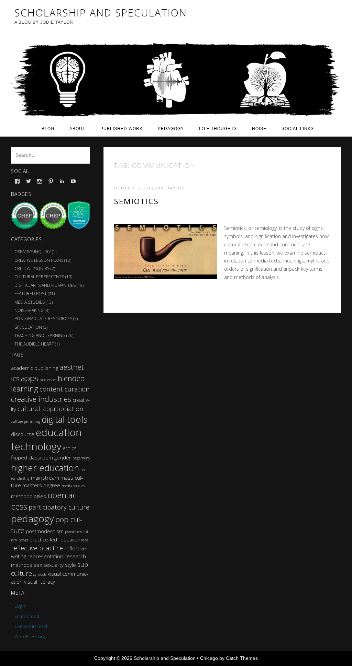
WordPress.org (29, 636)
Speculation (28, 327)
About (77, 128)
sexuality (53, 564)
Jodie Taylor (169, 187)
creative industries (41, 399)
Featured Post (30, 293)
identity (23, 478)
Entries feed (26, 616)
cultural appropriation (51, 408)
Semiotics (136, 201)
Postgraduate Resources (43, 319)
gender (62, 457)
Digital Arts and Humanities (45, 285)
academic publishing (34, 367)
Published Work (121, 128)
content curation (65, 389)
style (70, 564)
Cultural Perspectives (39, 277)
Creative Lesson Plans (38, 260)
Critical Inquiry (32, 268)
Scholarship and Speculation (165, 658)
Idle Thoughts (218, 128)
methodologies (28, 496)
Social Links (298, 128)
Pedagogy (171, 128)
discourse (22, 434)
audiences (48, 379)
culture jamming (25, 421)
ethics (70, 448)
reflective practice (37, 548)
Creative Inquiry (32, 252)
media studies (73, 485)
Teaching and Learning (39, 335)
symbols (39, 574)
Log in (20, 606)
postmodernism (45, 531)
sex (38, 564)
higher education (45, 467)
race (84, 540)
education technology (46, 439)
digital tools (64, 419)
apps (29, 378)
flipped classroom (32, 457)
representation (45, 556)
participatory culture (59, 507)
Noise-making (29, 310)
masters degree (41, 485)
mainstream (45, 477)
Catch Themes (242, 658)
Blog (48, 128)
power (23, 540)
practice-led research (55, 539)
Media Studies (29, 302)
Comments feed (30, 626)
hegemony (81, 458)
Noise (259, 128)
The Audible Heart (34, 344)
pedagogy (32, 518)
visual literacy (39, 581)
